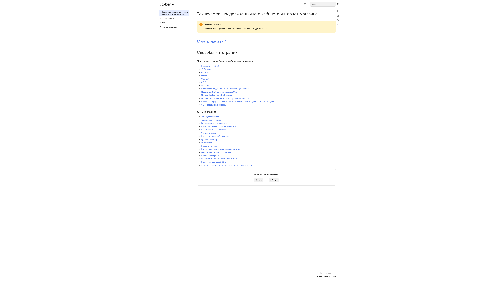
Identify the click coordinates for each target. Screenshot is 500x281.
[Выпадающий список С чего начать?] (160, 18)
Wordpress (206, 72)
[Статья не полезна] (338, 20)
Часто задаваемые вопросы (213, 104)
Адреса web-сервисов (211, 119)
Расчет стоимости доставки (213, 129)
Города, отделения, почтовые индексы (218, 126)
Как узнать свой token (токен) (214, 123)
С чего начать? (211, 41)
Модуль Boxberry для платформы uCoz (219, 91)
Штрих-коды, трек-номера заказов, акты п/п (220, 149)
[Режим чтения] (338, 11)
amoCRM (205, 85)
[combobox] (323, 4)
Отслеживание (207, 142)
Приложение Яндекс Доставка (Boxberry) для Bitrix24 (225, 88)
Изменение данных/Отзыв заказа (216, 136)
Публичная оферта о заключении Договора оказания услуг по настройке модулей (237, 101)
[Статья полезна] (338, 16)
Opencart (205, 78)
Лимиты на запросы (210, 155)
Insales (204, 75)
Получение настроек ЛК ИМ (213, 162)
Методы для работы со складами (216, 152)
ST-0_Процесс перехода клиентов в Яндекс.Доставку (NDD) (228, 165)
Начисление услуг (209, 145)
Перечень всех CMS (210, 65)
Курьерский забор (209, 139)
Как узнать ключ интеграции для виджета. (220, 158)
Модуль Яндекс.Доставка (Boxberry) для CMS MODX (225, 98)
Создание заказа (208, 132)
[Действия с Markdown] (338, 25)
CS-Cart (204, 82)
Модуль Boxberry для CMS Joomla (216, 95)
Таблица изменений (210, 116)
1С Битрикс (206, 69)
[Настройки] (305, 4)
